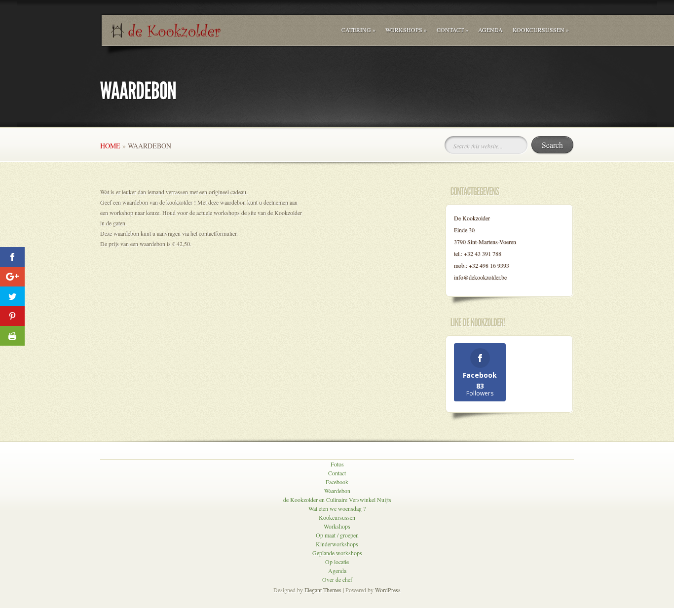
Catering (358, 30)
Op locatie (337, 562)
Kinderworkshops (337, 544)
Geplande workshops (337, 553)
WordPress (388, 590)
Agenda (490, 30)
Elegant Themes (322, 590)
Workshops (406, 30)
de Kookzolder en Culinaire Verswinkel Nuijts (337, 499)
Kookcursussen (541, 30)
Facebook (337, 482)
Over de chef (337, 579)
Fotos (337, 464)
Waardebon (337, 491)
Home (110, 145)
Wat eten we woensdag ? (337, 508)
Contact (452, 30)
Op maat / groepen (337, 535)
